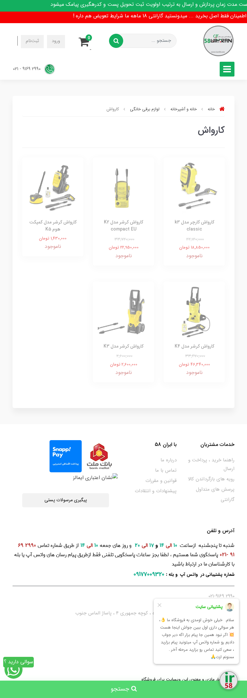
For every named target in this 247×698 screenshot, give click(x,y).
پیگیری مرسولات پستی (65, 500)
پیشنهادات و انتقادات (156, 491)
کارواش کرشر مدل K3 (123, 346)
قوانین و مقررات (161, 481)
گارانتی (227, 499)
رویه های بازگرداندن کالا (211, 479)
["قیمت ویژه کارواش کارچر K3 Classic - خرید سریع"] (194, 188)
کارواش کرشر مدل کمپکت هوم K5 (53, 226)
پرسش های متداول (215, 489)
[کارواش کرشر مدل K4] (194, 312)
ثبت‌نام (32, 41)
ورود (56, 41)
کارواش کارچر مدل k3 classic (194, 226)
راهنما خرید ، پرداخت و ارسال (211, 464)
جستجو (121, 689)
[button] (86, 41)
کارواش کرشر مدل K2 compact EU (123, 226)
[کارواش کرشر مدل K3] (123, 312)
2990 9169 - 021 (27, 69)
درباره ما (168, 460)
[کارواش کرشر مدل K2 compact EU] (123, 188)
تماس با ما (166, 470)
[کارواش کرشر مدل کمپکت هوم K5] (52, 188)
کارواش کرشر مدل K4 (194, 346)
